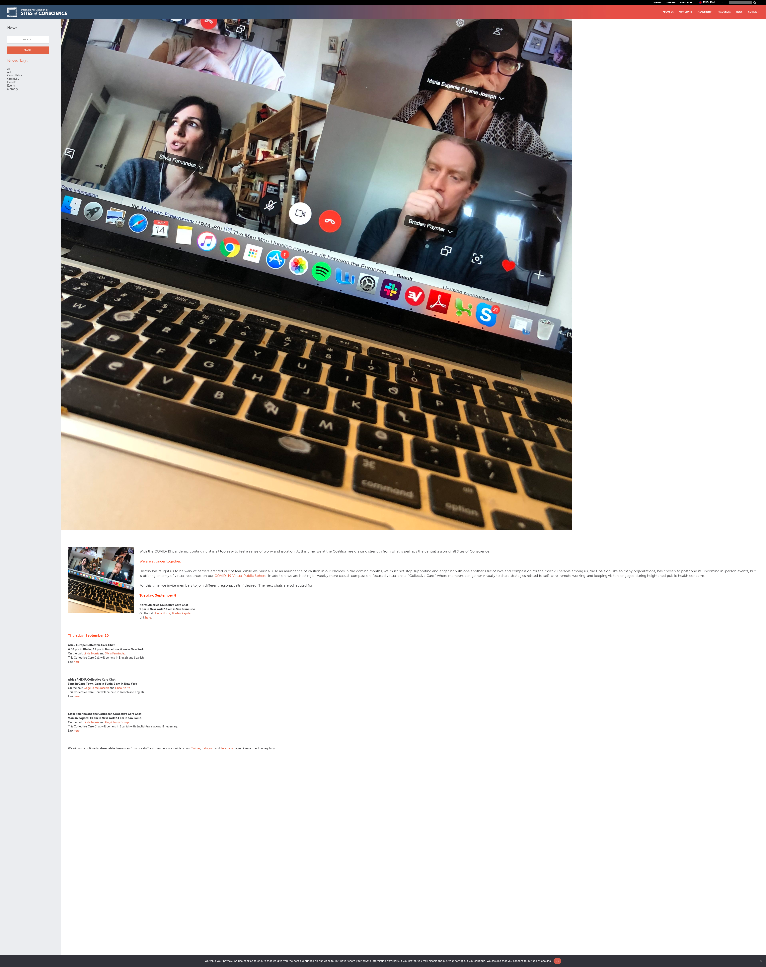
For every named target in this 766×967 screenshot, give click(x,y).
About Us (668, 12)
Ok (557, 960)
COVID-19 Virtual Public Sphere (240, 576)
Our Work (685, 12)
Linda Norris (162, 613)
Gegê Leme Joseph (96, 688)
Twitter (195, 748)
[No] (761, 961)
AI (8, 68)
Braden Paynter (182, 613)
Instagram (208, 748)
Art (9, 72)
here (148, 617)
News (739, 12)
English (708, 2)
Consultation (15, 75)
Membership (705, 12)
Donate (670, 2)
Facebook (226, 748)
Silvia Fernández (115, 653)
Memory (12, 89)
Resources (724, 12)
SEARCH (28, 50)
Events (657, 2)
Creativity (13, 78)
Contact (753, 12)
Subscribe (686, 2)
